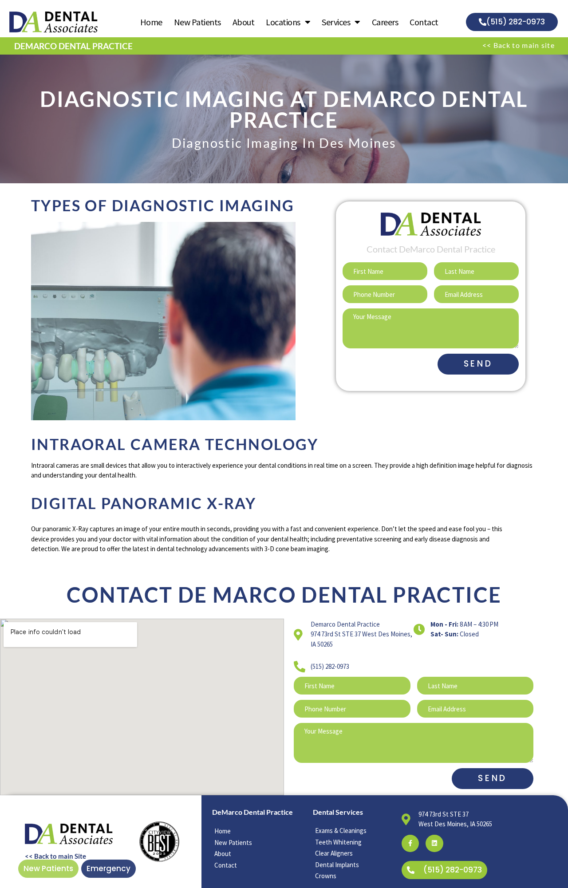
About (244, 22)
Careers (385, 22)
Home (151, 22)
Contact (424, 22)
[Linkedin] (434, 843)
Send (478, 364)
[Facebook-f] (410, 843)
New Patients (197, 22)
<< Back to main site (518, 45)
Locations (283, 22)
